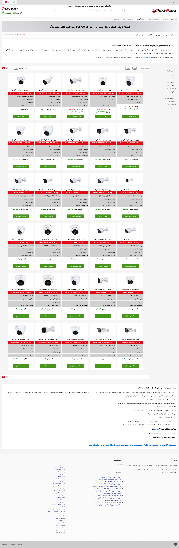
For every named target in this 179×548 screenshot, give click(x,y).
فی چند (63, 514)
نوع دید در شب (170, 85)
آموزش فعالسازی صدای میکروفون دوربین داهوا (110, 477)
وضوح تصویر (171, 101)
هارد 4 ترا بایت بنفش (60, 535)
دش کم (63, 507)
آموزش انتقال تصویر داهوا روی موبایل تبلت (111, 481)
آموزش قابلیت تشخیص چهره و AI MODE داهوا (110, 479)
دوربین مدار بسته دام (60, 472)
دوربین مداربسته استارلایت (59, 483)
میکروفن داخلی (170, 82)
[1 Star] (3, 34)
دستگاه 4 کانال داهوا (60, 518)
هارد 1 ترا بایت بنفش (60, 530)
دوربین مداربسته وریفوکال (59, 469)
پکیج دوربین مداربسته (60, 488)
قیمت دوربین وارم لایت (134, 445)
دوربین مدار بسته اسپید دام (59, 474)
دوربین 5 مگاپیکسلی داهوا (59, 493)
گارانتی (172, 76)
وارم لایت (156, 429)
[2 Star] (5, 34)
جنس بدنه (171, 108)
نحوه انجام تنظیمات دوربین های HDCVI (111, 502)
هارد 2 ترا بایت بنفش (60, 532)
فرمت (172, 79)
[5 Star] (12, 34)
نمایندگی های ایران (60, 497)
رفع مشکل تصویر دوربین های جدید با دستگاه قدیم (109, 495)
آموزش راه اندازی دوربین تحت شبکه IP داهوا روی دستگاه (108, 498)
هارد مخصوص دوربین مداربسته (58, 509)
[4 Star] (10, 34)
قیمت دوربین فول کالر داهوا (115, 445)
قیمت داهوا (62, 465)
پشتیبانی (119, 465)
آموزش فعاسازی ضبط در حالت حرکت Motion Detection (107, 486)
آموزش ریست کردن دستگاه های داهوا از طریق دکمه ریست (107, 491)
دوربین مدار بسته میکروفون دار (58, 486)
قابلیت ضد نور (171, 104)
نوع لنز (172, 95)
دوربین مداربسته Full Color (154, 445)
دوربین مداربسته (144, 57)
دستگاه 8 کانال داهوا (60, 521)
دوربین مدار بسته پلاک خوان (58, 479)
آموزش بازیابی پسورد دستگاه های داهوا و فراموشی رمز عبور (107, 488)
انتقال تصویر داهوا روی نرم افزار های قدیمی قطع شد (109, 505)
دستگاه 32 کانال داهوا (60, 525)
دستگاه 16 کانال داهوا (60, 523)
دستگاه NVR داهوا (61, 516)
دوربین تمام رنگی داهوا (96, 445)
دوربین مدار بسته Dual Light (58, 504)
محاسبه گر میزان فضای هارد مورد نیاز (112, 493)
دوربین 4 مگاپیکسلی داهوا (59, 495)
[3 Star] (8, 34)
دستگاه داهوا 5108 (61, 528)
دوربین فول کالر (170, 445)
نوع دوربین (171, 92)
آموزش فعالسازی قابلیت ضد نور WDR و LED (110, 484)
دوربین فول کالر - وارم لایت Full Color (56, 511)
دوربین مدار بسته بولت (60, 481)
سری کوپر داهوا (61, 476)
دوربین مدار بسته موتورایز (59, 467)
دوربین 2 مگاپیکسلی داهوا (59, 490)
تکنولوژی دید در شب (169, 98)
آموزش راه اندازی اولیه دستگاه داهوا (113, 500)
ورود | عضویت (171, 1)
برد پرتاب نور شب (170, 89)
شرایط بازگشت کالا (61, 500)
